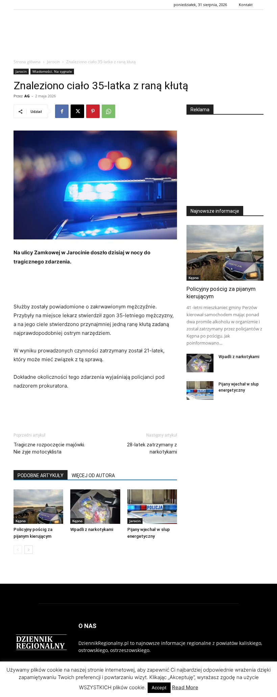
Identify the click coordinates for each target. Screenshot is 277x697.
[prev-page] (18, 549)
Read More (185, 687)
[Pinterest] (93, 111)
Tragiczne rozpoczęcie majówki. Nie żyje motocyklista (49, 448)
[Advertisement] (138, 43)
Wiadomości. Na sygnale (52, 71)
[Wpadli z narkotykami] (95, 506)
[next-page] (28, 549)
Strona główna (27, 62)
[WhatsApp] (108, 111)
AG (27, 95)
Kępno (21, 520)
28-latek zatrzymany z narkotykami (152, 448)
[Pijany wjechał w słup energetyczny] (152, 506)
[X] (77, 111)
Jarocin (53, 62)
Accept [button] (159, 687)
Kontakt (246, 4)
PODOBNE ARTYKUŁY (41, 475)
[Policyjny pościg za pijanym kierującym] (38, 506)
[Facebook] (62, 111)
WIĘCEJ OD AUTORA (93, 475)
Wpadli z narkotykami (91, 529)
